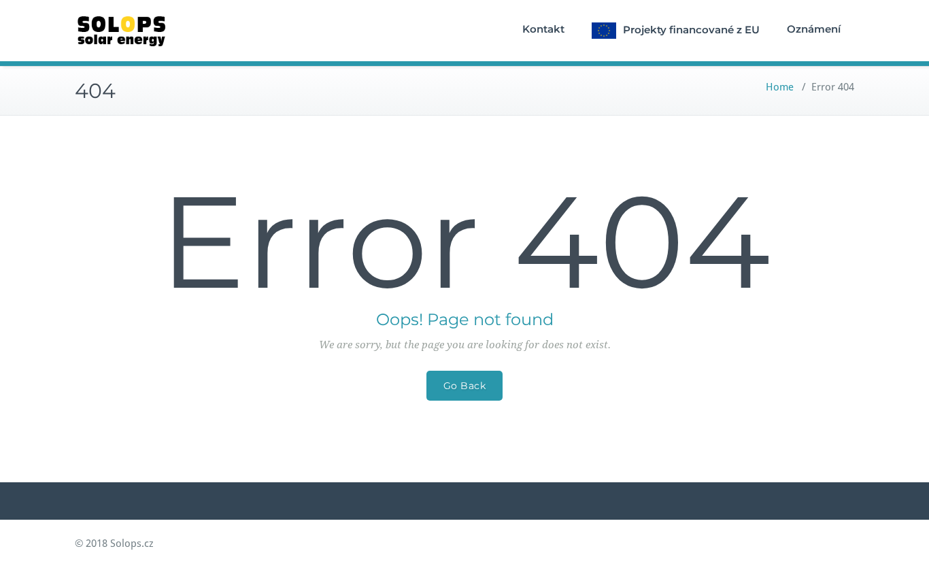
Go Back (464, 386)
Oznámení (814, 28)
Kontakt (543, 28)
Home (780, 87)
